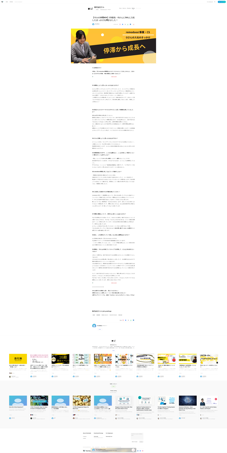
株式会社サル (99, 7)
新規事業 (98, 314)
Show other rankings (113, 392)
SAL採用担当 (97, 23)
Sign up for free (222, 1)
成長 (94, 314)
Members (129, 8)
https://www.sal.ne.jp (103, 9)
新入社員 (120, 314)
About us (124, 8)
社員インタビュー (105, 314)
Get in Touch (134, 441)
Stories (133, 8)
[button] (87, 433)
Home (120, 8)
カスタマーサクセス (113, 314)
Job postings (138, 8)
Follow (97, 9)
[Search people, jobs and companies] (215, 2)
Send (141, 441)
